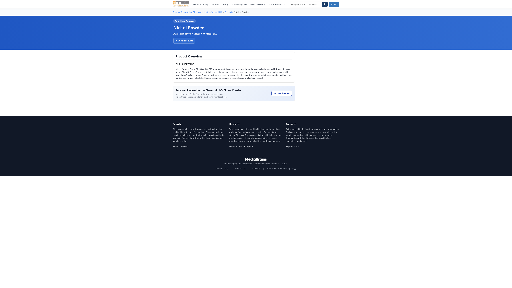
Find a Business (276, 4)
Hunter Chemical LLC (213, 12)
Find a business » (180, 146)
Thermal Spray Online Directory (187, 12)
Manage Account (257, 4)
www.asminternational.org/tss (280, 168)
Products (229, 12)
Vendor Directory (200, 4)
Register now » (292, 146)
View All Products (184, 40)
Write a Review (282, 93)
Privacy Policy (222, 168)
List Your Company (219, 4)
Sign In (334, 4)
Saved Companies (239, 4)
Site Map (256, 168)
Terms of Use (240, 168)
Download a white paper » (241, 146)
